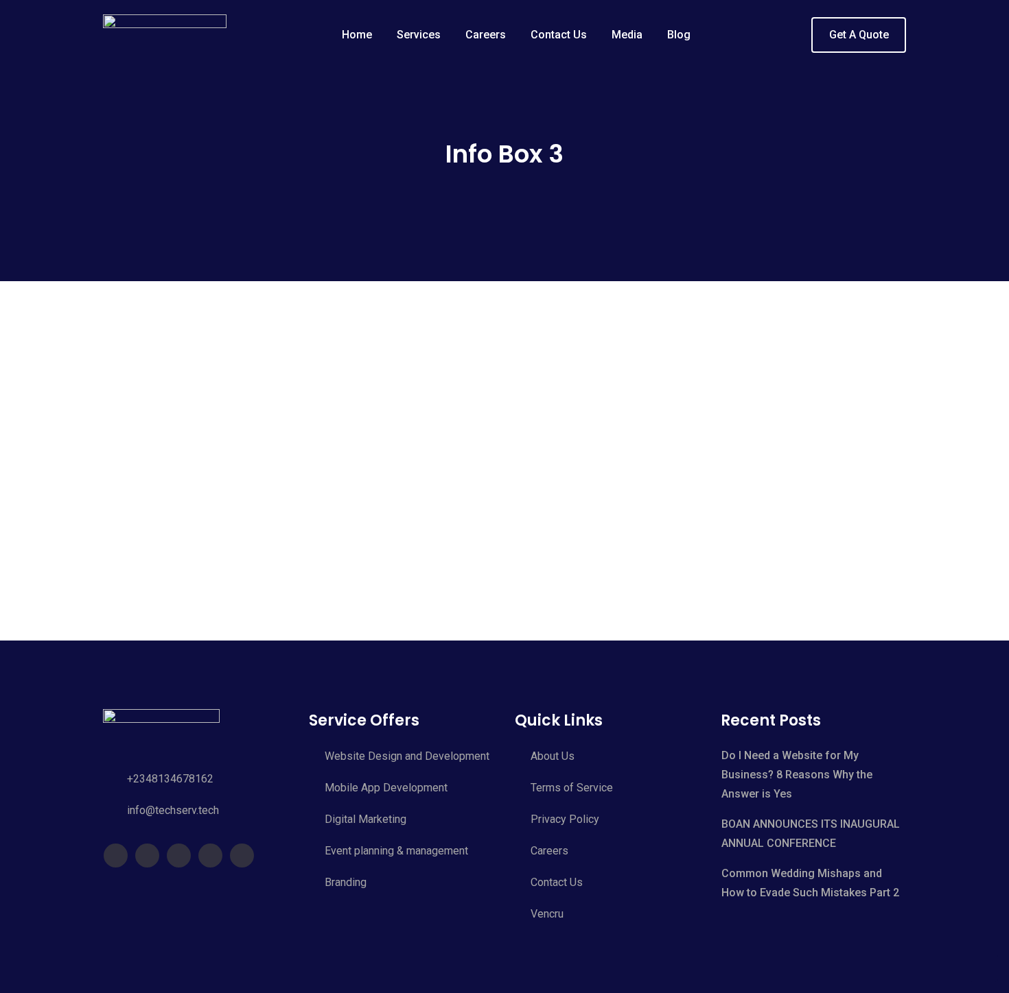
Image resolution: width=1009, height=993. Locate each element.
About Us (553, 756)
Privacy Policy (565, 819)
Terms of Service (572, 787)
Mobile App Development (386, 787)
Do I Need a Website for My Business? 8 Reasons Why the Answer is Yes (796, 774)
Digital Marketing (365, 819)
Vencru (547, 913)
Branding (346, 882)
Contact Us (559, 34)
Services (419, 34)
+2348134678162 (170, 778)
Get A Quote (859, 34)
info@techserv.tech (173, 810)
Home (357, 34)
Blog (679, 34)
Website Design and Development (407, 756)
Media (627, 34)
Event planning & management (396, 850)
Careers (485, 34)
